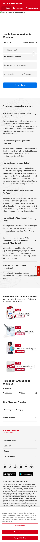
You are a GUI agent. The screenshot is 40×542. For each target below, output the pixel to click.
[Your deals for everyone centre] (20, 331)
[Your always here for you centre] (20, 366)
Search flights (20, 85)
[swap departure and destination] (33, 53)
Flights (7, 8)
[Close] (37, 510)
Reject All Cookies (20, 532)
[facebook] (5, 466)
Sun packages (33, 8)
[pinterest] (31, 466)
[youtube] (26, 466)
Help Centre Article (17, 156)
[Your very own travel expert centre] (20, 348)
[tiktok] (15, 466)
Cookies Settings (20, 525)
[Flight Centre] (14, 3)
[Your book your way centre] (20, 313)
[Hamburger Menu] (3, 3)
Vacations (19, 8)
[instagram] (10, 466)
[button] (11, 74)
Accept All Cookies (20, 538)
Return (6, 42)
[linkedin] (21, 466)
